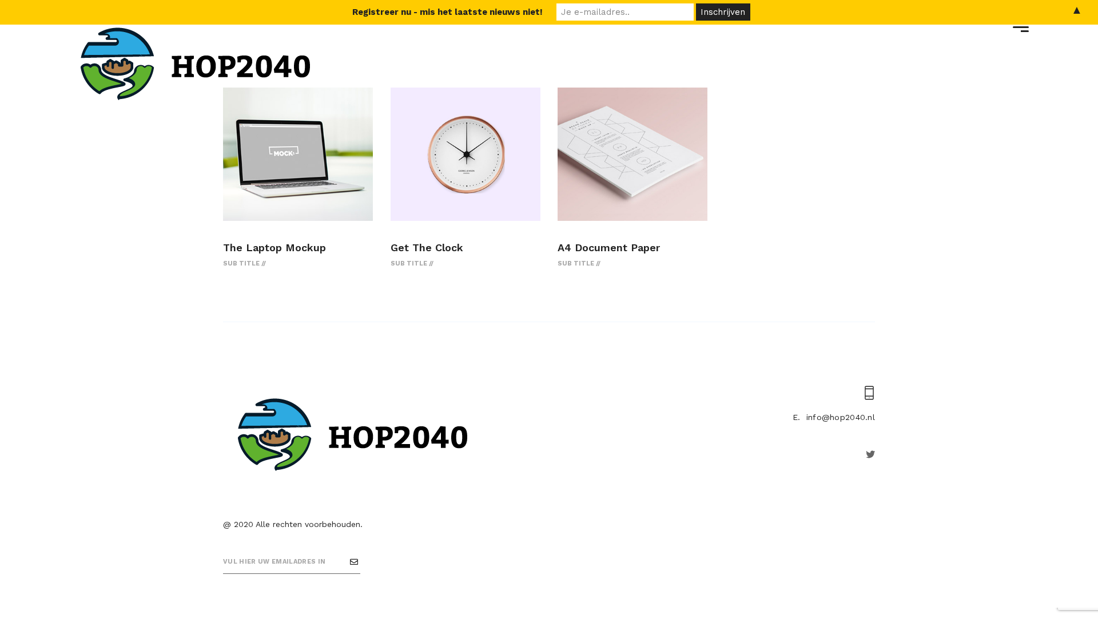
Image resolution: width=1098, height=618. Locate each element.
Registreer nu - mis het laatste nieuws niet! (447, 12)
